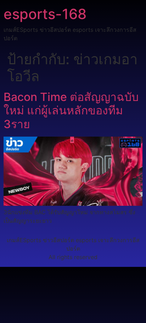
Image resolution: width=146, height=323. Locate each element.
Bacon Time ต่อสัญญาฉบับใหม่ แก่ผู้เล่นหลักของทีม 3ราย (71, 110)
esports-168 (45, 14)
